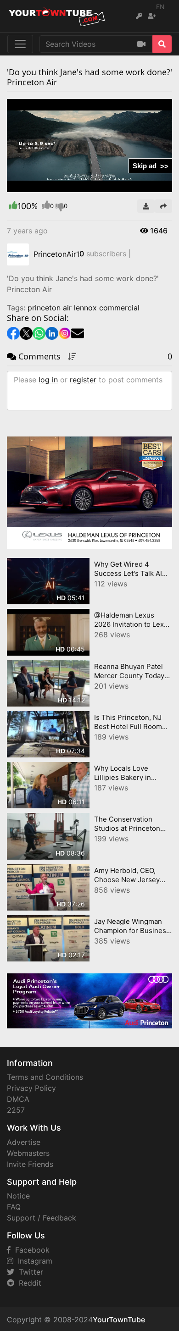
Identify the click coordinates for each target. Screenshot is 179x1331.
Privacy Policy (31, 1088)
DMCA (18, 1099)
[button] (32, 185)
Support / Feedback (41, 1217)
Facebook (30, 1249)
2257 (16, 1110)
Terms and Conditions (45, 1077)
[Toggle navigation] (20, 44)
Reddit (27, 1282)
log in (48, 379)
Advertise (23, 1142)
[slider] (32, 185)
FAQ (14, 1206)
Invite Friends (30, 1164)
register (83, 379)
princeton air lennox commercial (84, 307)
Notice (18, 1195)
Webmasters (28, 1153)
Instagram (32, 1260)
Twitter (28, 1271)
